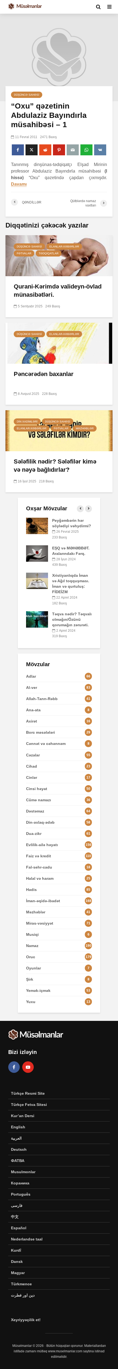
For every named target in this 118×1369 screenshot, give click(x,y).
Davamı (19, 184)
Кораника (20, 1183)
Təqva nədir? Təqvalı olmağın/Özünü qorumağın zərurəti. (72, 619)
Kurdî (16, 1250)
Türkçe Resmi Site (28, 1093)
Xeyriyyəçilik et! (26, 1320)
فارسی (17, 1205)
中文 (15, 1216)
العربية (16, 1138)
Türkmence (21, 1284)
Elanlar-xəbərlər (64, 246)
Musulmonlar (23, 1172)
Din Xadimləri (27, 421)
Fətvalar (24, 253)
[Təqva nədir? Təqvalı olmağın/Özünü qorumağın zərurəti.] (37, 619)
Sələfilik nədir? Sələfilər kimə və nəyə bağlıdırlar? (55, 465)
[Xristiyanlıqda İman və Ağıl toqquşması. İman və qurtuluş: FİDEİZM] (37, 580)
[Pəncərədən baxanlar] (59, 342)
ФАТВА (17, 1160)
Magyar (18, 1273)
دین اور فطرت (23, 1295)
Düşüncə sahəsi (26, 94)
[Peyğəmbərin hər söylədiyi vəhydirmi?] (37, 525)
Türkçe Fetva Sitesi (29, 1104)
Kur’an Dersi (22, 1116)
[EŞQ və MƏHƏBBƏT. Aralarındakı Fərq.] (37, 553)
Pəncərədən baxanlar (44, 374)
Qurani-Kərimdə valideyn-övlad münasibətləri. (58, 290)
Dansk (17, 1261)
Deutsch (19, 1149)
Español (18, 1228)
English (18, 1127)
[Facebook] (14, 1067)
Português (20, 1194)
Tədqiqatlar (48, 253)
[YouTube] (28, 1067)
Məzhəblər (85, 428)
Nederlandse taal (27, 1239)
